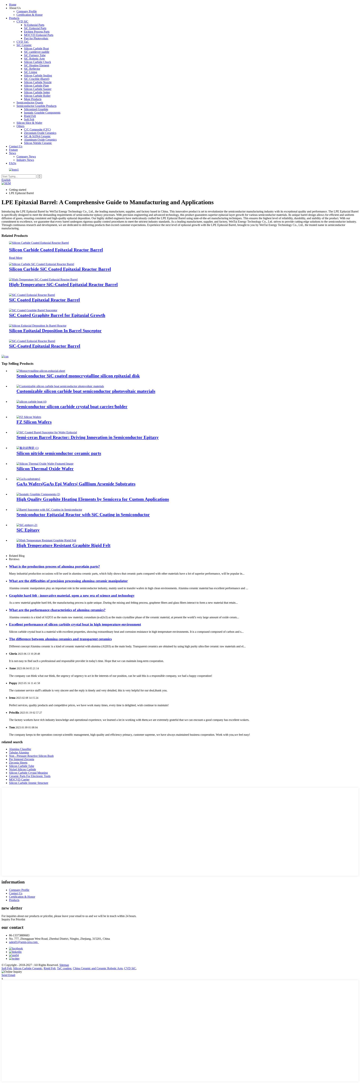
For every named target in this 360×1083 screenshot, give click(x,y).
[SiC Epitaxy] (27, 525)
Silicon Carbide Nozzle (38, 82)
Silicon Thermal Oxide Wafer (45, 468)
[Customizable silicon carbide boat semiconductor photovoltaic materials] (60, 386)
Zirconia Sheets (18, 762)
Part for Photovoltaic (36, 38)
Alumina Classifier (20, 749)
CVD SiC (22, 21)
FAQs (12, 163)
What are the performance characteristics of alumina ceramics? (57, 610)
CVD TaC (22, 41)
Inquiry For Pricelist (13, 919)
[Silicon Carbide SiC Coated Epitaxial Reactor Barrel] (41, 264)
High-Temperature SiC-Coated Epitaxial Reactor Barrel (63, 284)
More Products (32, 99)
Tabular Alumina (19, 752)
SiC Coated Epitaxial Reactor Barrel (44, 299)
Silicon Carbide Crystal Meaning (28, 772)
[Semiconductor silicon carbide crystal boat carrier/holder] (31, 401)
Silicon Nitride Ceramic (38, 143)
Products (14, 18)
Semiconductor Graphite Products (36, 105)
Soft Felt (29, 119)
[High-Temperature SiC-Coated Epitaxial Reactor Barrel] (43, 279)
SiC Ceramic (24, 45)
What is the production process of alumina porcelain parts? (54, 566)
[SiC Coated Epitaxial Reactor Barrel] (32, 294)
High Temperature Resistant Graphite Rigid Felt (63, 545)
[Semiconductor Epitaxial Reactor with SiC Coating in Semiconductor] (49, 509)
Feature (13, 149)
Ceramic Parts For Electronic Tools (29, 776)
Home (12, 4)
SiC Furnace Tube (35, 55)
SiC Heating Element (36, 65)
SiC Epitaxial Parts (35, 28)
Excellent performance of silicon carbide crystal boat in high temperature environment (75, 624)
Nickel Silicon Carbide (22, 769)
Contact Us (15, 146)
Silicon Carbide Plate (36, 85)
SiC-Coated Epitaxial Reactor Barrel (44, 346)
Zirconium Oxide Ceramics (40, 132)
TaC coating (64, 968)
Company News (26, 156)
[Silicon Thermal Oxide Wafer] (45, 463)
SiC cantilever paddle (36, 51)
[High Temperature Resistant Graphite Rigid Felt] (46, 540)
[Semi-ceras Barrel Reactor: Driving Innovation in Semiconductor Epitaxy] (46, 432)
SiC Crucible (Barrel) (36, 78)
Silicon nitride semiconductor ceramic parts (58, 453)
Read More (15, 257)
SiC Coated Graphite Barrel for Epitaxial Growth (57, 315)
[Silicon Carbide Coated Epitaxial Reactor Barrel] (39, 242)
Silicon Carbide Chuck (37, 62)
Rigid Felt (30, 116)
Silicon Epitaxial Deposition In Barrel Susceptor (55, 330)
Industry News (25, 159)
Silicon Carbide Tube (21, 766)
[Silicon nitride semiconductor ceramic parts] (27, 448)
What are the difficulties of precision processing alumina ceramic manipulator (68, 581)
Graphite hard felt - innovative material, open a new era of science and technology (72, 595)
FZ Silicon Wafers (34, 422)
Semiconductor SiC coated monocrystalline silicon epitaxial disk (78, 375)
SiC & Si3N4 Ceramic (37, 136)
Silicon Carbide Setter (37, 92)
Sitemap (64, 965)
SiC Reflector (32, 68)
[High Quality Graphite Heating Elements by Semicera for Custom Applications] (38, 494)
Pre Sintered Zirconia (21, 759)
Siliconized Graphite (36, 109)
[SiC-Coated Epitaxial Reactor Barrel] (32, 341)
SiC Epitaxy (28, 530)
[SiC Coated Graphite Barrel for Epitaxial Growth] (33, 310)
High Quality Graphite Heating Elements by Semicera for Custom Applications (92, 499)
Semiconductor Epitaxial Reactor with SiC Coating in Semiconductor (83, 514)
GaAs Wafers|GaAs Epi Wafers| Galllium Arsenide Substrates (75, 483)
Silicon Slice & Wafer (29, 122)
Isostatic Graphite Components (42, 112)
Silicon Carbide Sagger (37, 89)
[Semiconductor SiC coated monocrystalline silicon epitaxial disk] (40, 370)
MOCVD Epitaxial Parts (38, 35)
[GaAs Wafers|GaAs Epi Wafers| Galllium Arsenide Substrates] (28, 478)
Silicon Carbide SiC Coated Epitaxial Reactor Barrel (60, 269)
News (12, 153)
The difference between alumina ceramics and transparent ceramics (60, 639)
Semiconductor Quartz (29, 102)
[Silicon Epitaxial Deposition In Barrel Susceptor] (37, 325)
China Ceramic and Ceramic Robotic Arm (98, 968)
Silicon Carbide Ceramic (27, 968)
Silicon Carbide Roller (37, 95)
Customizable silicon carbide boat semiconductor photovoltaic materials (85, 391)
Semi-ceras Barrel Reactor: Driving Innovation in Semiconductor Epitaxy (87, 437)
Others (20, 126)
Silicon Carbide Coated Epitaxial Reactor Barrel (56, 249)
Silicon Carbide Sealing (38, 75)
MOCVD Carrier (19, 779)
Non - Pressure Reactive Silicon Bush (31, 755)
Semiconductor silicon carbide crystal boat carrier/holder (72, 406)
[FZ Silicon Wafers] (28, 417)
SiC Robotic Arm (34, 58)
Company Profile (26, 11)
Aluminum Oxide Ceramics (40, 139)
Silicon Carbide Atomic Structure (28, 782)
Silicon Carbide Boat (36, 48)
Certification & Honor (29, 14)
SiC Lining (30, 72)
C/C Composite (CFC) (37, 129)
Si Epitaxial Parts (34, 24)
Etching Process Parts (37, 31)
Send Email (8, 975)
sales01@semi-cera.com (24, 942)
